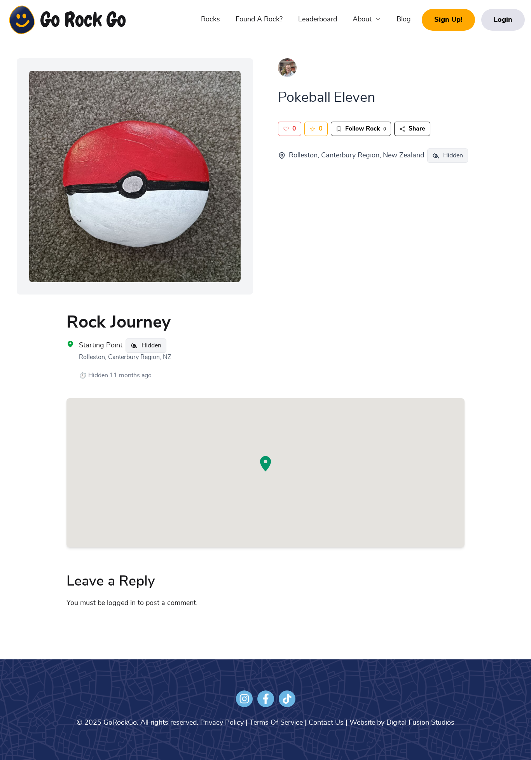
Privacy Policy (222, 722)
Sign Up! (448, 19)
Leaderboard (317, 19)
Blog (404, 19)
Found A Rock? (259, 19)
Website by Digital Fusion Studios (401, 722)
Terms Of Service (276, 722)
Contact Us (326, 722)
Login (503, 19)
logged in (121, 603)
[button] (265, 464)
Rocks (210, 19)
